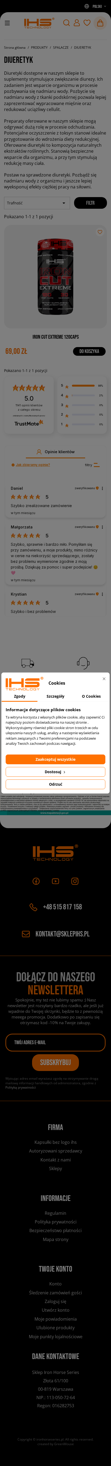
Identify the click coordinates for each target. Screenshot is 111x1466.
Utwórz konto (56, 1310)
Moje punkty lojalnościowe (55, 1337)
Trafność (37, 203)
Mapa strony (55, 1239)
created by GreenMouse (55, 1444)
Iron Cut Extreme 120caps (56, 337)
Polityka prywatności (56, 1222)
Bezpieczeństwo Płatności (55, 1230)
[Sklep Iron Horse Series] (39, 23)
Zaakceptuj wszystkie (55, 759)
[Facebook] (36, 881)
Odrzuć (55, 784)
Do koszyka (89, 351)
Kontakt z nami (55, 1160)
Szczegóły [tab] (55, 696)
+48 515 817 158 (62, 907)
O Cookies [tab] (91, 696)
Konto (55, 1284)
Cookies (56, 1178)
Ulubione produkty (55, 1328)
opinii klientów (29, 408)
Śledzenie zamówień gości (55, 1293)
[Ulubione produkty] (87, 23)
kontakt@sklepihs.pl (63, 934)
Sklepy (55, 1168)
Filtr (90, 203)
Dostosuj (53, 771)
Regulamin (55, 1213)
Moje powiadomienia (55, 1319)
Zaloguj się (55, 1301)
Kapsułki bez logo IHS (55, 1142)
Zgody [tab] (19, 696)
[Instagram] (75, 881)
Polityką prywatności (20, 1087)
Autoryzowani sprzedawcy (55, 1151)
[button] (66, 23)
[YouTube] (55, 881)
